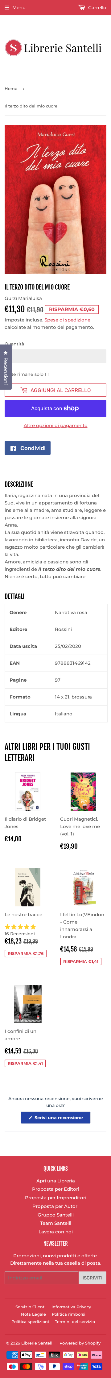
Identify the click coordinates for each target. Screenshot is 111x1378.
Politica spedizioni (30, 1321)
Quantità (14, 344)
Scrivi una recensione (62, 1119)
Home (11, 88)
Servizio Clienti (30, 1306)
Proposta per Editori (55, 1189)
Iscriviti (92, 1278)
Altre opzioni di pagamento (56, 425)
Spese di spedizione (67, 320)
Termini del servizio (75, 1321)
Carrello (96, 7)
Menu (19, 7)
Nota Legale (33, 1314)
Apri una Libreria (55, 1181)
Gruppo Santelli (56, 1215)
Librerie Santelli (37, 1343)
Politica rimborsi (68, 1314)
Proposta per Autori (55, 1206)
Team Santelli (55, 1223)
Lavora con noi (56, 1232)
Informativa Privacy (71, 1306)
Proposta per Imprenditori (55, 1198)
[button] (28, 930)
